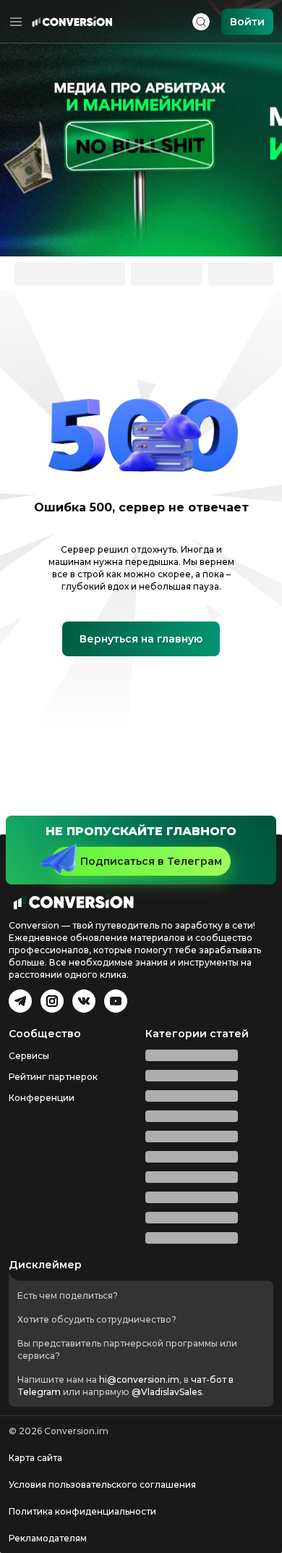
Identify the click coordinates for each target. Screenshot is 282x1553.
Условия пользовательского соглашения (102, 1484)
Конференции (41, 1097)
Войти (247, 21)
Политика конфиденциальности (82, 1511)
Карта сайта (35, 1457)
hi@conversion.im (139, 1379)
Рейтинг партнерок (53, 1076)
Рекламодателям (48, 1538)
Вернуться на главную (141, 638)
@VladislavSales (167, 1391)
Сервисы (29, 1055)
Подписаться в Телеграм (151, 861)
